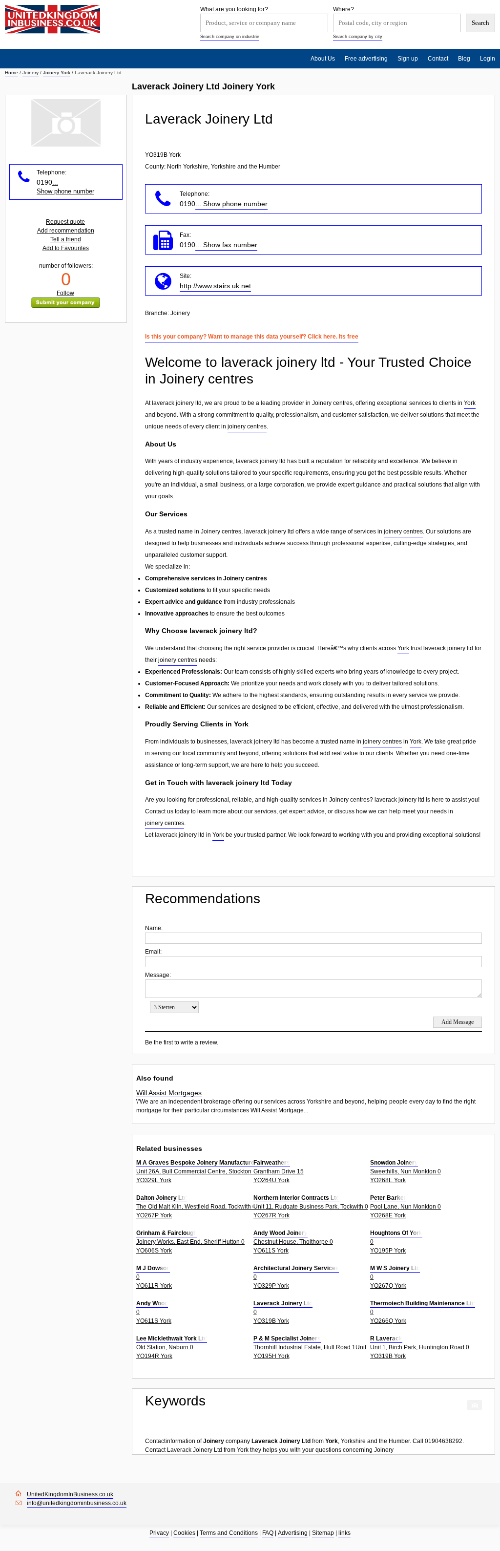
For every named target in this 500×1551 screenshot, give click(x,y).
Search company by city (357, 36)
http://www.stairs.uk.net (215, 286)
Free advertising (366, 58)
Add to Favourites (65, 248)
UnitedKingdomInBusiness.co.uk (70, 1494)
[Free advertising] (52, 19)
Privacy (159, 1533)
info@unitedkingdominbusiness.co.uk (76, 1503)
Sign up (407, 58)
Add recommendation (65, 230)
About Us (323, 58)
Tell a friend (65, 239)
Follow (65, 293)
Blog (464, 58)
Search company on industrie (229, 36)
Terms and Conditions (229, 1533)
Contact (438, 58)
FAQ (267, 1533)
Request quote (65, 221)
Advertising (293, 1533)
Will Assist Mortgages (169, 1093)
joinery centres (247, 426)
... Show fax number (226, 245)
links (344, 1533)
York (470, 403)
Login (487, 58)
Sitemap (323, 1533)
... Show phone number (231, 204)
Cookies (184, 1533)
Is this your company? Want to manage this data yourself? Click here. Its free (251, 336)
